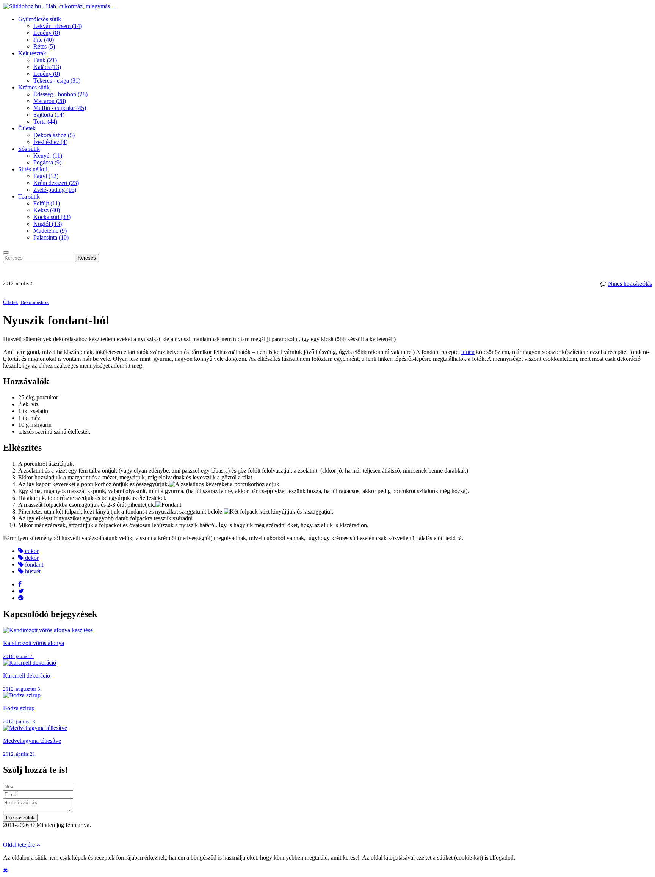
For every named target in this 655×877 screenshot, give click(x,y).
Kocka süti (52, 217)
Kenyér (47, 155)
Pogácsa (47, 162)
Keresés (87, 258)
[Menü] (6, 252)
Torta (45, 121)
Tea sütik (29, 196)
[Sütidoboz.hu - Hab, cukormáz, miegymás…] (59, 6)
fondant (33, 564)
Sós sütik (29, 149)
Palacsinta (51, 237)
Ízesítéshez (50, 142)
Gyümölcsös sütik (39, 19)
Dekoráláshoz (54, 135)
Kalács (47, 67)
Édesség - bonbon (60, 94)
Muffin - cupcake (59, 108)
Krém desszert (56, 183)
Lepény (46, 33)
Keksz (46, 210)
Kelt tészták (32, 53)
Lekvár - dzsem (57, 26)
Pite (43, 39)
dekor (31, 557)
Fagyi (45, 176)
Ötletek (27, 128)
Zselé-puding (54, 189)
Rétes (44, 46)
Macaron (49, 101)
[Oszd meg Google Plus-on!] (21, 598)
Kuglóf (47, 224)
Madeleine (50, 230)
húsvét (32, 571)
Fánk (45, 60)
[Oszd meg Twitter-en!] (21, 591)
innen (468, 352)
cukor (31, 551)
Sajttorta (48, 114)
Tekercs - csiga (56, 80)
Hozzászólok (20, 818)
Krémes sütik (34, 87)
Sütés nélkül (32, 169)
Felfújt (46, 203)
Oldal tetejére (19, 844)
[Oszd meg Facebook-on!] (20, 584)
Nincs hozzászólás (630, 283)
